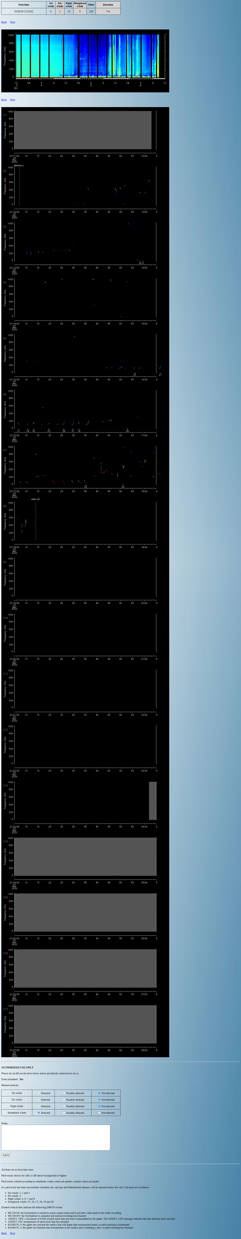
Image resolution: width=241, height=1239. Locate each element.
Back (4, 22)
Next (12, 22)
